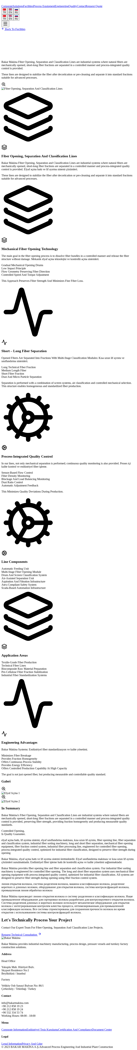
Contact (81, 6)
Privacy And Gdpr (32, 1043)
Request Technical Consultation (19, 934)
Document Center (102, 1029)
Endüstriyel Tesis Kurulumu (42, 1029)
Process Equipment (44, 6)
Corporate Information (14, 1029)
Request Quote (94, 6)
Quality (72, 6)
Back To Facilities (14, 29)
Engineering (61, 6)
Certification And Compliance (75, 1029)
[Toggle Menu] (5, 24)
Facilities (28, 6)
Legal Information (11, 1043)
